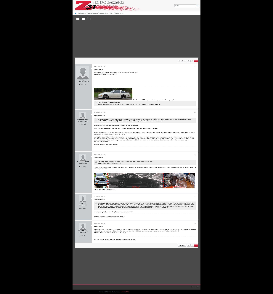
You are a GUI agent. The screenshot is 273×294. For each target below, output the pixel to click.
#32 (195, 112)
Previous (182, 61)
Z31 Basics (81, 13)
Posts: (81, 84)
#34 (195, 196)
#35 (195, 223)
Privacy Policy (125, 291)
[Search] (197, 5)
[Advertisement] (136, 39)
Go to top (195, 287)
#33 (195, 154)
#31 (195, 66)
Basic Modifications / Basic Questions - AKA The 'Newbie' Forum (105, 13)
